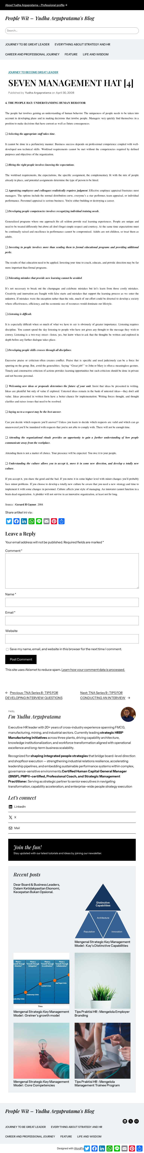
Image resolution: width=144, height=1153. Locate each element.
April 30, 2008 (65, 92)
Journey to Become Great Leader (33, 72)
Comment (13, 551)
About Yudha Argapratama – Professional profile (34, 5)
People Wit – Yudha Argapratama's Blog (49, 18)
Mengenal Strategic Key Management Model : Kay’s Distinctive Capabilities (102, 943)
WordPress (80, 1148)
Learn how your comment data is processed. (93, 670)
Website (11, 631)
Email (10, 612)
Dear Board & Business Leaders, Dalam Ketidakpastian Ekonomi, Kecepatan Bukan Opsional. (37, 888)
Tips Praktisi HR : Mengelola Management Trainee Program (97, 1083)
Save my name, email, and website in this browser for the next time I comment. (66, 649)
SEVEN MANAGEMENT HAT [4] (71, 83)
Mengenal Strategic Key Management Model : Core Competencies (41, 1083)
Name (10, 594)
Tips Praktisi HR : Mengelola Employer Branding (102, 1013)
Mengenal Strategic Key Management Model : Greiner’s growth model (41, 1013)
